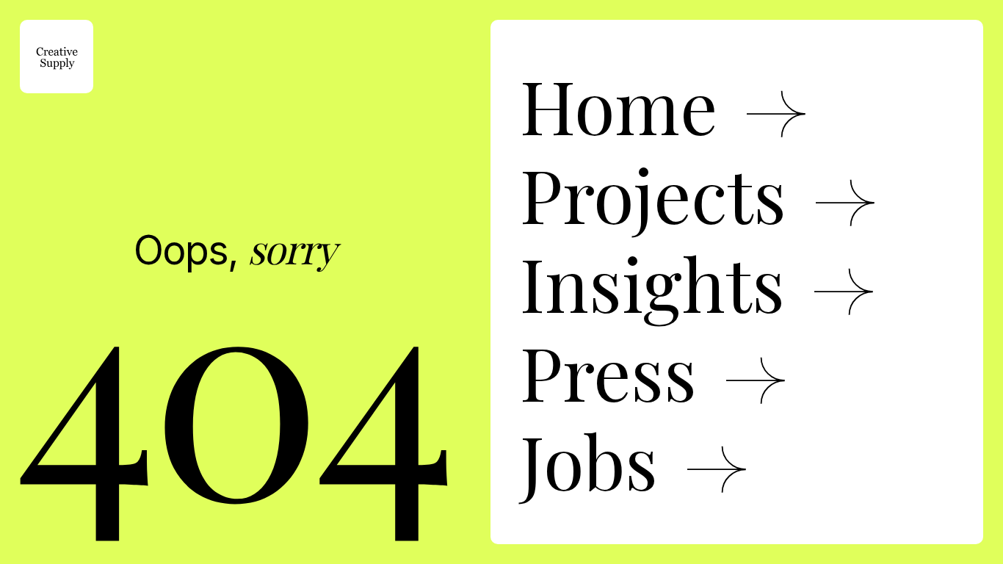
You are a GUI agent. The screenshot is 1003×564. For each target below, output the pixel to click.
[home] (56, 56)
